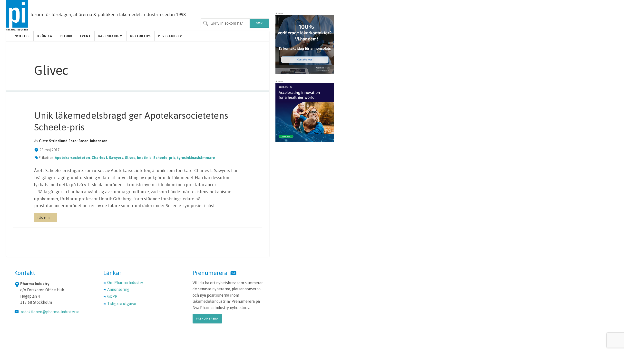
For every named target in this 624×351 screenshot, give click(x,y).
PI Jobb (66, 36)
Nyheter (22, 36)
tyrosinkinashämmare (196, 158)
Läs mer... (46, 218)
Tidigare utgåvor (121, 303)
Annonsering (118, 289)
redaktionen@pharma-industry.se (50, 312)
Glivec (130, 158)
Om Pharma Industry (125, 282)
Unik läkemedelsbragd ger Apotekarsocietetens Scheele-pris (131, 121)
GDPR (112, 296)
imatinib (144, 158)
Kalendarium (110, 36)
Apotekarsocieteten (72, 158)
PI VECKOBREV (170, 36)
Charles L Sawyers (107, 158)
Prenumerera (207, 318)
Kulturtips (140, 36)
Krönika (44, 36)
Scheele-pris (164, 158)
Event (85, 36)
